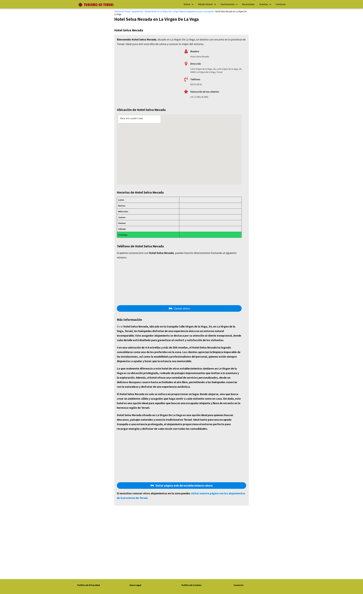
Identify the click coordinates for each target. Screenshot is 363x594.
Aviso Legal (135, 585)
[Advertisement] (148, 75)
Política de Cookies (191, 585)
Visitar (187, 4)
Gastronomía (227, 4)
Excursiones (248, 4)
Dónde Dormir (205, 4)
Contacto (281, 4)
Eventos (263, 4)
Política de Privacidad (88, 585)
